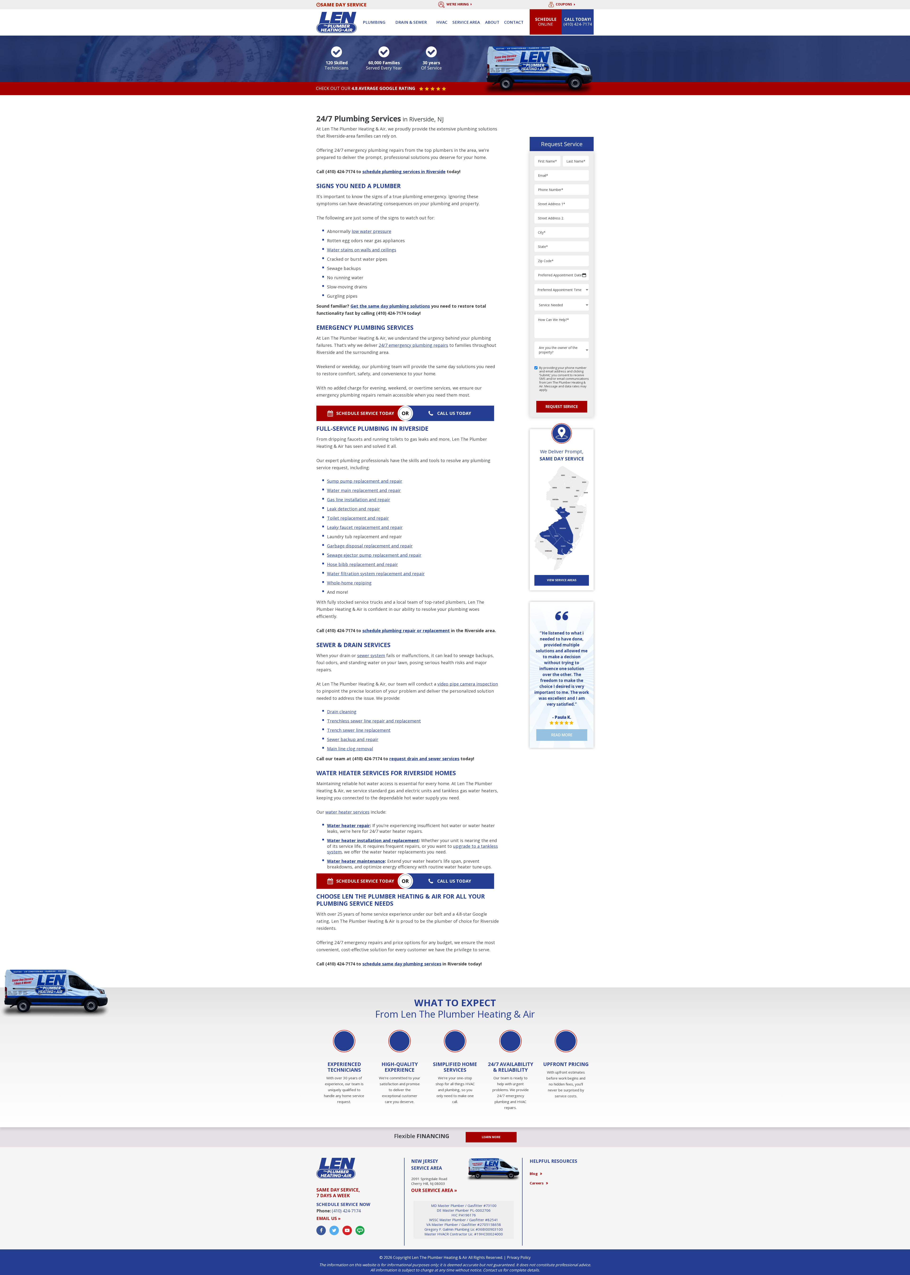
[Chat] (359, 1230)
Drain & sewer (411, 22)
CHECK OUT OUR (365, 88)
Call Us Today (454, 413)
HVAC (441, 22)
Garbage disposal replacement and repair (370, 546)
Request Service (562, 406)
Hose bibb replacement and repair (362, 564)
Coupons (564, 4)
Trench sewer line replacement (359, 730)
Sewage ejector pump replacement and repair (374, 555)
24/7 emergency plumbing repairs (413, 345)
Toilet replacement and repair (358, 518)
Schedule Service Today (365, 413)
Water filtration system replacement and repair (376, 573)
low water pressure (371, 231)
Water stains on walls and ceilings (361, 250)
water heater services (347, 812)
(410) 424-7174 (340, 171)
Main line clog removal (350, 748)
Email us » (328, 1218)
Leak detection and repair (353, 509)
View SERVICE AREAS (561, 580)
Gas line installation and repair (358, 499)
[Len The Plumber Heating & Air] (336, 22)
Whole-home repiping (349, 583)
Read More (561, 734)
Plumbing (374, 22)
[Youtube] (347, 1230)
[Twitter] (334, 1230)
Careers (537, 1183)
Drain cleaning (341, 711)
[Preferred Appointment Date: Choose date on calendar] (584, 275)
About (492, 22)
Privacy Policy (519, 1257)
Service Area (466, 22)
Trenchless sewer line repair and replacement (374, 721)
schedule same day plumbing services (401, 964)
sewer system (371, 655)
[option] (344, 1067)
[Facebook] (321, 1230)
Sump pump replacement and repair (364, 481)
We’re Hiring (458, 4)
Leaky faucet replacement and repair (365, 527)
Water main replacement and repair (364, 490)
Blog (534, 1173)
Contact (513, 22)
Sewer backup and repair (352, 739)
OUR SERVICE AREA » (434, 1190)
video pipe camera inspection (467, 684)
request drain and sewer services (424, 758)
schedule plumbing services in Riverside (404, 171)
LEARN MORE (491, 1137)
